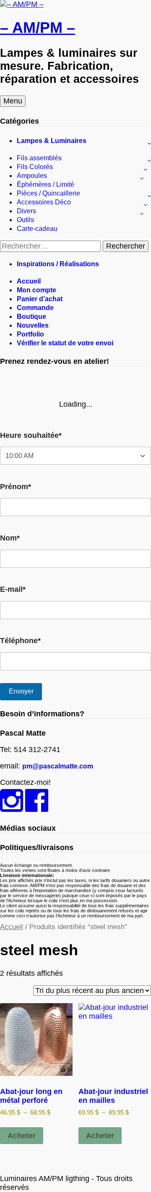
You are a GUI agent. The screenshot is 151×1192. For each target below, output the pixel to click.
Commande (35, 307)
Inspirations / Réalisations (58, 264)
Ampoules (32, 175)
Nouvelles (33, 325)
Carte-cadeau (37, 228)
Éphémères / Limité (45, 184)
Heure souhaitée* (31, 435)
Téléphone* (20, 640)
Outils (25, 219)
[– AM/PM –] (22, 4)
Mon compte (36, 290)
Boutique (31, 316)
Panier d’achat (39, 298)
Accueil (29, 281)
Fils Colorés (35, 166)
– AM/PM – (37, 27)
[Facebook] (36, 807)
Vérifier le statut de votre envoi (65, 343)
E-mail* (13, 589)
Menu (12, 101)
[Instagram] (11, 807)
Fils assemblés (39, 158)
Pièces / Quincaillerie (48, 193)
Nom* (10, 538)
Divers (26, 211)
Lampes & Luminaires (51, 140)
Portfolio (30, 334)
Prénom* (15, 486)
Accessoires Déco (44, 202)
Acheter (22, 1135)
